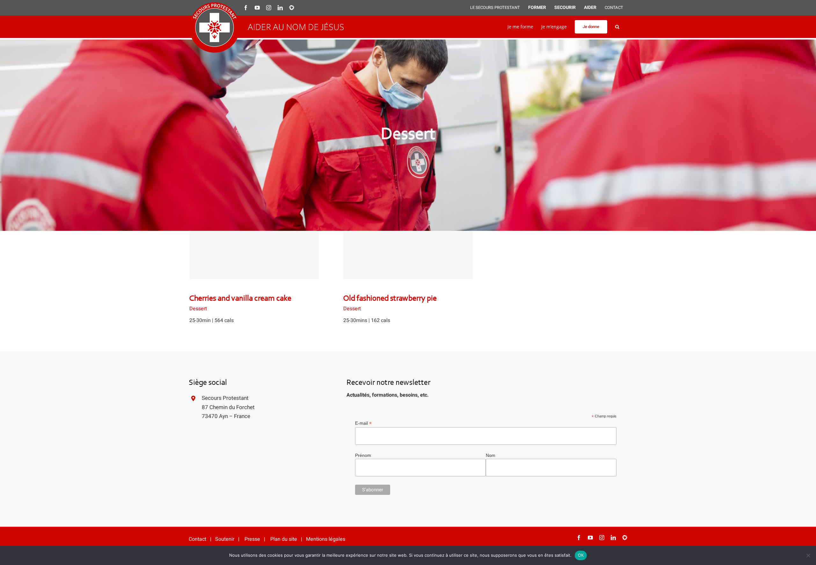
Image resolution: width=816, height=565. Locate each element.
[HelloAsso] (624, 537)
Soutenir (224, 539)
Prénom (363, 455)
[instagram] (601, 537)
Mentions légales (325, 539)
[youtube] (590, 537)
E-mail (363, 423)
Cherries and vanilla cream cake (254, 248)
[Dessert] (254, 255)
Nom (490, 455)
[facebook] (578, 537)
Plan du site (283, 539)
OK (581, 555)
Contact (197, 539)
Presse (252, 539)
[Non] (808, 555)
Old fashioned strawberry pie (408, 248)
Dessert (198, 308)
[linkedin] (613, 537)
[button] (617, 27)
